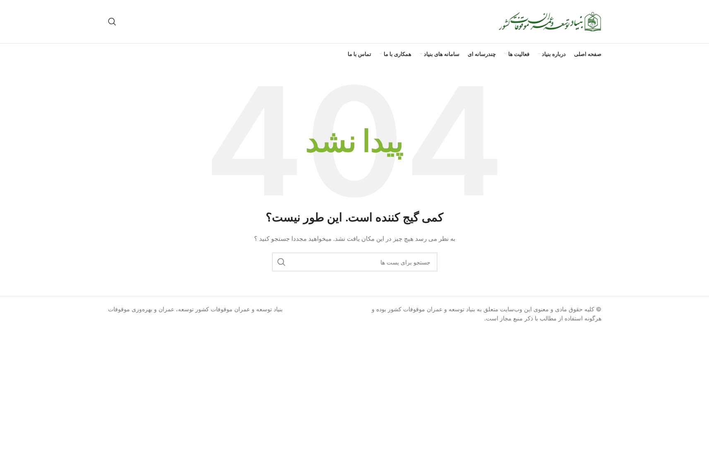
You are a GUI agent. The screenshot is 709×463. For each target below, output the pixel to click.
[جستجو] (112, 21)
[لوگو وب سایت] (549, 20)
